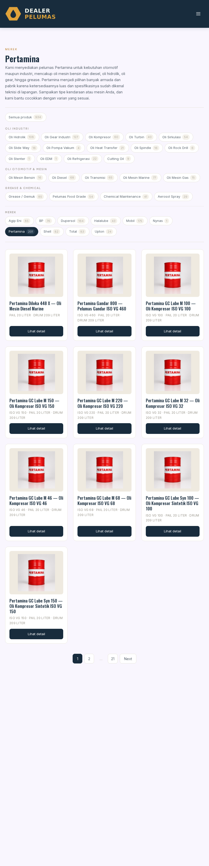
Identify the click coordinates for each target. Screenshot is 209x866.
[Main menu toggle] (198, 14)
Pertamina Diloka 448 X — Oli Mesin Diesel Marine (35, 306)
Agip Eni (19, 221)
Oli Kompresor (103, 137)
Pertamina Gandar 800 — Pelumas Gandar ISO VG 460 (101, 306)
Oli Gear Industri (61, 137)
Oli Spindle (146, 148)
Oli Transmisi (98, 177)
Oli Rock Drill (180, 148)
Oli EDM (48, 159)
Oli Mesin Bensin (25, 177)
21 (112, 659)
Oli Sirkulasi (175, 137)
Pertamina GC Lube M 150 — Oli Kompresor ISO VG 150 (34, 403)
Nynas (160, 221)
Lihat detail (36, 331)
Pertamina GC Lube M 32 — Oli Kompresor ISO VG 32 (173, 403)
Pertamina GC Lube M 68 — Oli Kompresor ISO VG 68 (104, 500)
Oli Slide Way (22, 148)
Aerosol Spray (172, 196)
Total (76, 231)
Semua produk (25, 117)
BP (44, 221)
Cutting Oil (118, 159)
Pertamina (21, 231)
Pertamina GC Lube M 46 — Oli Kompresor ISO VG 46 (36, 500)
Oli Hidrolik (21, 137)
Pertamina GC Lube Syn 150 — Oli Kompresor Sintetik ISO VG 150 (36, 606)
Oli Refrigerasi (82, 159)
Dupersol (72, 221)
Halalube (104, 221)
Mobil (134, 221)
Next (128, 659)
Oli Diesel (63, 177)
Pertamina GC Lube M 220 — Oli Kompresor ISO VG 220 (102, 403)
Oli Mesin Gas (181, 177)
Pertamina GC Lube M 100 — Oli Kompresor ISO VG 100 (171, 306)
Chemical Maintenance (125, 196)
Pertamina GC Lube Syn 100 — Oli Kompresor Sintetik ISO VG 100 (172, 503)
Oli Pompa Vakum (63, 148)
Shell (51, 231)
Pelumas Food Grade (73, 196)
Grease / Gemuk (25, 196)
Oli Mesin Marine (139, 177)
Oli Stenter (19, 159)
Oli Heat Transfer (107, 148)
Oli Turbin (140, 137)
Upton (103, 231)
